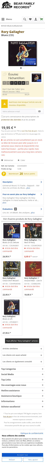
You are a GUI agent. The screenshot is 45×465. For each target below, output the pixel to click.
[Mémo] (30, 19)
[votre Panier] (35, 19)
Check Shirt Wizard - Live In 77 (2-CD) (11, 279)
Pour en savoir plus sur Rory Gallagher (19, 194)
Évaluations (8, 209)
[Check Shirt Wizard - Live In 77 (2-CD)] (12, 268)
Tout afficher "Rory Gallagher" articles (22, 341)
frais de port (7, 416)
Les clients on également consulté (17, 361)
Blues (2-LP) (9, 317)
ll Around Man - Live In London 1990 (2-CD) (33, 279)
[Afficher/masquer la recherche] (24, 19)
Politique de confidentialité (32, 433)
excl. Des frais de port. (29, 131)
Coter (22, 160)
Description (7, 182)
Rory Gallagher (12, 31)
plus (28, 188)
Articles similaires (10, 348)
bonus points (29, 174)
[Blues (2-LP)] (12, 307)
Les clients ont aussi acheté (14, 355)
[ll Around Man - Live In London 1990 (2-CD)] (33, 268)
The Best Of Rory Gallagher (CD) (32, 241)
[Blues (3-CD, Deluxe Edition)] (12, 230)
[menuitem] (6, 19)
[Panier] (41, 19)
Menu (9, 19)
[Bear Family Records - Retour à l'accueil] (6, 5)
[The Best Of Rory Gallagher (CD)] (33, 230)
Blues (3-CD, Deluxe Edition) (11, 241)
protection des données (11, 119)
